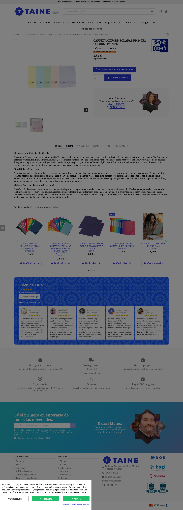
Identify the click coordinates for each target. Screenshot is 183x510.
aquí (39, 492)
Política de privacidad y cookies (76, 505)
